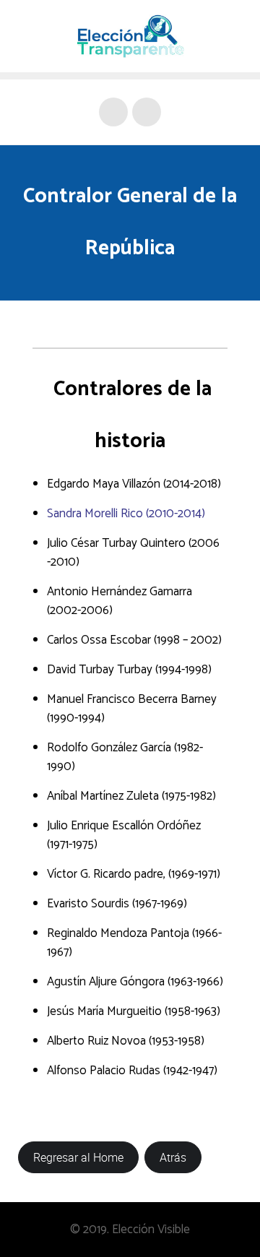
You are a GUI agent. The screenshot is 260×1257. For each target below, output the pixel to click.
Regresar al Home (78, 1157)
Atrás (173, 1157)
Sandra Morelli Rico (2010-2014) (126, 514)
